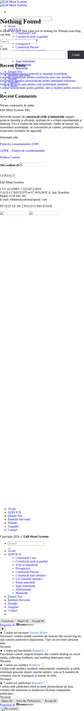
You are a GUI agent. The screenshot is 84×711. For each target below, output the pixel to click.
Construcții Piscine (27, 47)
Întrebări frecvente (19, 519)
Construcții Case (26, 33)
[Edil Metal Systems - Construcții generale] (13, 3)
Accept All (38, 621)
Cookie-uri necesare (16, 632)
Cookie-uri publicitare (17, 683)
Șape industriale (25, 61)
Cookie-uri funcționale (18, 650)
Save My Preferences (28, 700)
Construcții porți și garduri (32, 36)
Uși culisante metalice (29, 579)
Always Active (38, 632)
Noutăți (12, 523)
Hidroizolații (23, 589)
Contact (12, 530)
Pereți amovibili (25, 582)
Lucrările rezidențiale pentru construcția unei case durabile (35, 77)
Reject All (23, 621)
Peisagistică (23, 43)
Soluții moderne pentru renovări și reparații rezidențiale (33, 73)
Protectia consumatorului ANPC (20, 144)
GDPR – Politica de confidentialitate (22, 150)
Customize (8, 621)
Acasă (11, 26)
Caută (3, 48)
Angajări (13, 526)
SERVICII (14, 512)
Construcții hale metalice (31, 575)
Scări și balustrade (27, 564)
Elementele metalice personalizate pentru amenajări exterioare (38, 80)
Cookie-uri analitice (16, 665)
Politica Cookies (10, 157)
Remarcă (37, 650)
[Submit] (1, 46)
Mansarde (22, 68)
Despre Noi (15, 71)
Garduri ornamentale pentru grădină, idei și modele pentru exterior (40, 87)
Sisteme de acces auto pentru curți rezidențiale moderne (34, 84)
